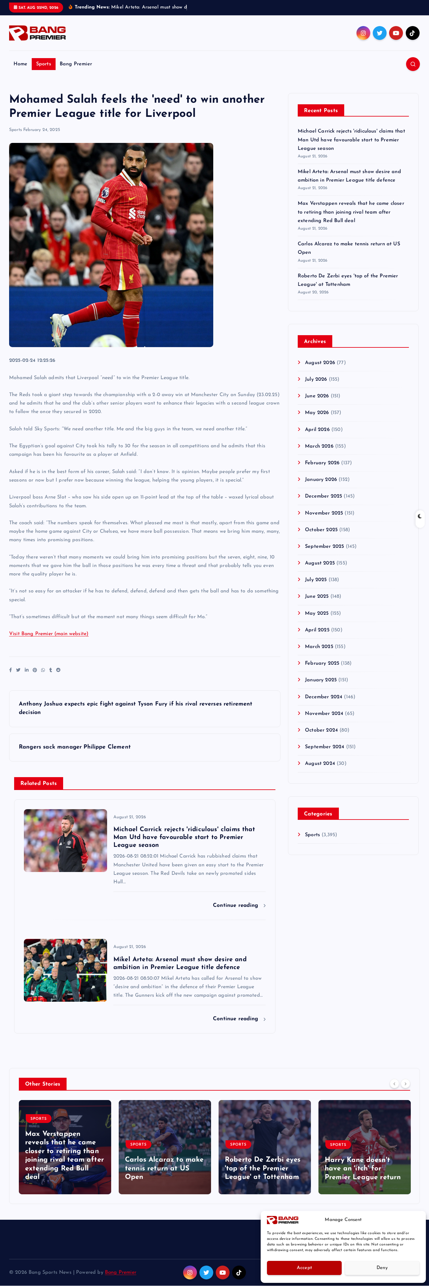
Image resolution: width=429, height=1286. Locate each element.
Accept (304, 1268)
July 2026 (316, 379)
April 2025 (317, 630)
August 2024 (320, 763)
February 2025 (322, 663)
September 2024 (324, 746)
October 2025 (321, 529)
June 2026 (317, 396)
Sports (43, 64)
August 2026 (320, 362)
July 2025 (316, 579)
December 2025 (323, 496)
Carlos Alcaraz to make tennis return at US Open (164, 1169)
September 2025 (324, 546)
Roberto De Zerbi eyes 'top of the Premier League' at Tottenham (263, 1169)
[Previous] (394, 1083)
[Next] (405, 1083)
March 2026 (319, 446)
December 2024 (323, 697)
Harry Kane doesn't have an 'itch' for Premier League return (363, 1169)
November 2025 (324, 513)
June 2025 (317, 596)
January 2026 (321, 479)
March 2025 (319, 646)
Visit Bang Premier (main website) (49, 633)
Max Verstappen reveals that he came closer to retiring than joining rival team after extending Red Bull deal (351, 212)
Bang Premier (76, 64)
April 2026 (317, 429)
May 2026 (317, 412)
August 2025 (320, 563)
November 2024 (324, 713)
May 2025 (317, 613)
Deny (382, 1268)
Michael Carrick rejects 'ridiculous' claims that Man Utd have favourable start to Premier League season (351, 140)
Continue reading (236, 905)
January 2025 (321, 680)
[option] (65, 1147)
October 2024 (321, 730)
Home (21, 64)
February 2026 (322, 463)
